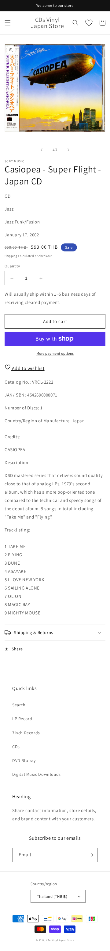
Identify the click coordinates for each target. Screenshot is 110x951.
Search (19, 705)
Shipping (11, 256)
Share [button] (17, 649)
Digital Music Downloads (36, 774)
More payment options (55, 353)
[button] (7, 23)
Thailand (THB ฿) (52, 896)
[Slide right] (68, 149)
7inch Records (26, 733)
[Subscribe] (90, 855)
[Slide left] (41, 149)
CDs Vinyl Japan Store (60, 940)
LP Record (22, 718)
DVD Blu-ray (24, 760)
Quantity (12, 266)
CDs (16, 746)
